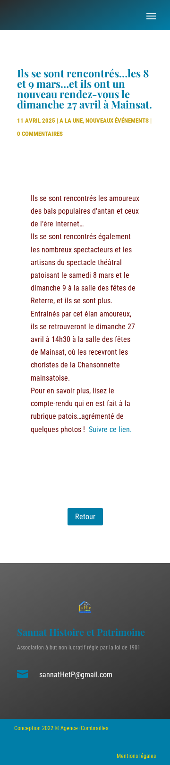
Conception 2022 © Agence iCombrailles (61, 728)
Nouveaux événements (117, 120)
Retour (85, 516)
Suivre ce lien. (110, 429)
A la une (71, 120)
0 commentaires (40, 133)
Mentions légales (136, 756)
